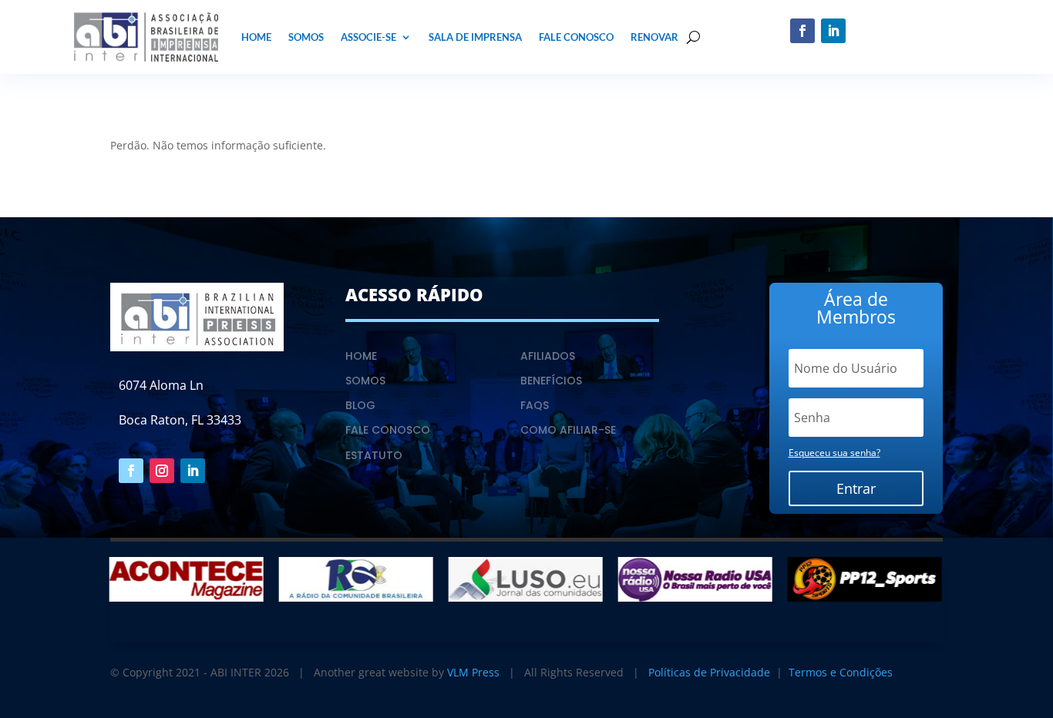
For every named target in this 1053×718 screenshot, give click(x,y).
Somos (306, 37)
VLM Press (473, 672)
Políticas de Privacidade (709, 672)
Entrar (856, 488)
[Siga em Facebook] (802, 30)
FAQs (534, 405)
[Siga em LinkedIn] (833, 30)
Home (256, 37)
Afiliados (547, 356)
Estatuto (373, 455)
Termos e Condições (841, 672)
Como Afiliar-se (568, 430)
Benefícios (551, 380)
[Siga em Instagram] (162, 470)
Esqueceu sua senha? (834, 452)
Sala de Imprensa (475, 37)
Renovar (654, 37)
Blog (360, 405)
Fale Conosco (576, 37)
